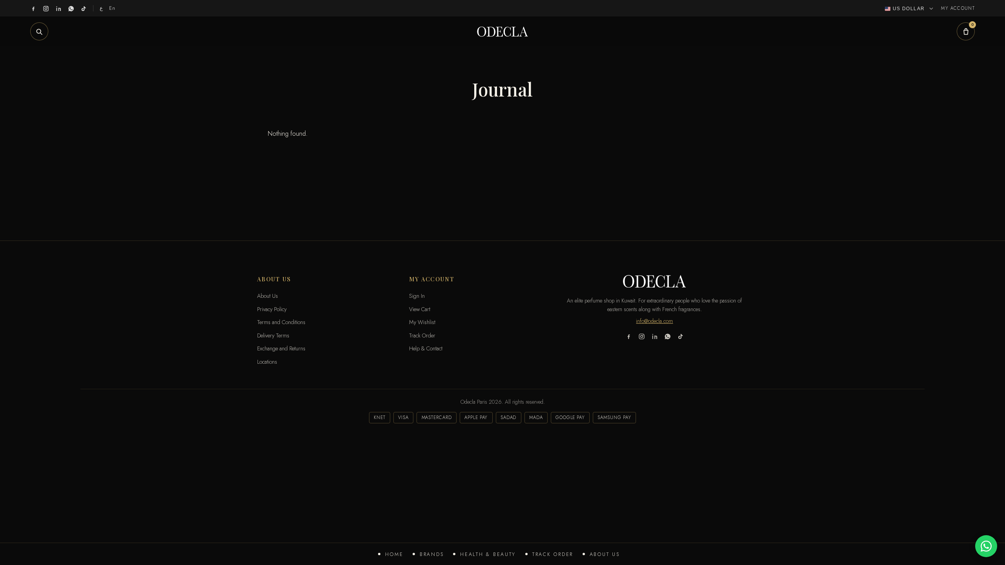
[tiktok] (83, 8)
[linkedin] (58, 8)
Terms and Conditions (281, 322)
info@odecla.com (654, 321)
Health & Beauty (488, 554)
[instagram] (46, 8)
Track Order (552, 554)
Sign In (417, 296)
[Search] (39, 31)
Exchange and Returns (281, 348)
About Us (605, 554)
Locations (267, 362)
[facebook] (33, 8)
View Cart (419, 309)
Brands (432, 554)
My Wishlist (422, 322)
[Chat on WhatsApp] (986, 546)
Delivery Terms (273, 335)
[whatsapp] (71, 8)
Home (394, 554)
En (112, 8)
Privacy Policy (272, 309)
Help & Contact (425, 348)
